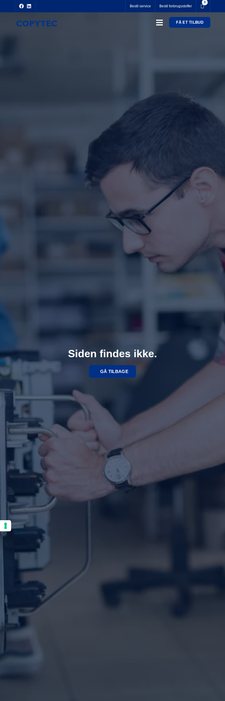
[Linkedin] (29, 6)
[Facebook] (21, 6)
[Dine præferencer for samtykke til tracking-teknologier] (5, 525)
